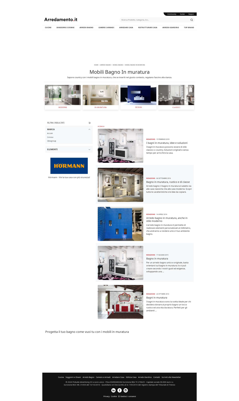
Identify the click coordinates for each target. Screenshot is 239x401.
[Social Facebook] (119, 390)
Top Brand (189, 27)
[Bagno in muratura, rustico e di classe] (120, 185)
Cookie (114, 396)
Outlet (182, 14)
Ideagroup (51, 141)
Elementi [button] (52, 149)
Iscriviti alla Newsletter (171, 377)
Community (171, 14)
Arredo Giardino (170, 27)
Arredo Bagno (86, 27)
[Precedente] (46, 99)
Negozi (191, 14)
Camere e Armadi (106, 27)
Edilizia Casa (131, 377)
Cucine (48, 27)
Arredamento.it (82, 19)
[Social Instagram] (125, 390)
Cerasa (101, 126)
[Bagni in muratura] (120, 302)
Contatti (156, 377)
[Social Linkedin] (113, 390)
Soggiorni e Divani (65, 27)
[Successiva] (193, 99)
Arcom (50, 133)
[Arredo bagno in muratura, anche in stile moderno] (120, 224)
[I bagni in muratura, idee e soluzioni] (120, 146)
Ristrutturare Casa (147, 27)
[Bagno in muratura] (120, 263)
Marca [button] (51, 129)
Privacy (106, 396)
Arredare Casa (126, 27)
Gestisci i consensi (128, 396)
